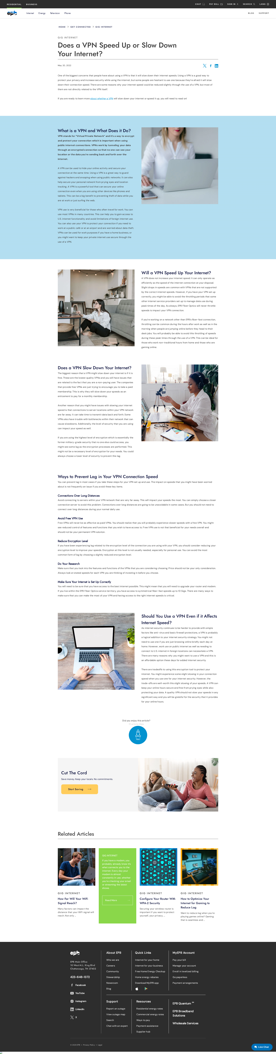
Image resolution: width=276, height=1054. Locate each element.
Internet (30, 13)
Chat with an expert (117, 1025)
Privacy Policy (89, 1045)
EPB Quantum (183, 1003)
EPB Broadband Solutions (183, 1013)
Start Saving (75, 789)
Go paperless (180, 977)
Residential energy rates (149, 1008)
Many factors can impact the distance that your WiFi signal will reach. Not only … (76, 912)
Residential (14, 4)
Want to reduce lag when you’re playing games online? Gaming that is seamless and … (198, 916)
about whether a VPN (101, 98)
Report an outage (115, 1008)
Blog (251, 13)
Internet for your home (147, 959)
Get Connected (80, 26)
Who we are (112, 959)
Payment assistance (147, 1025)
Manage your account (184, 965)
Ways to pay (143, 1020)
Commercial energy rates (150, 1014)
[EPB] (12, 13)
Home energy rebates (147, 977)
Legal (100, 1045)
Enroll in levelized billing (186, 971)
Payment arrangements (185, 982)
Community (112, 971)
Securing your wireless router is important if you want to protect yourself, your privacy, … (157, 912)
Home (62, 26)
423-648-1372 (80, 977)
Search (110, 1020)
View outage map (115, 1014)
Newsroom (112, 982)
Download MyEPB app (147, 982)
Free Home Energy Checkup (150, 971)
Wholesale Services (185, 1023)
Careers (110, 965)
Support (264, 13)
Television (55, 13)
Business (31, 4)
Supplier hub (143, 1031)
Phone (67, 13)
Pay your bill (179, 959)
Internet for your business (149, 965)
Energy (42, 13)
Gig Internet (103, 26)
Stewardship (113, 977)
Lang (263, 4)
